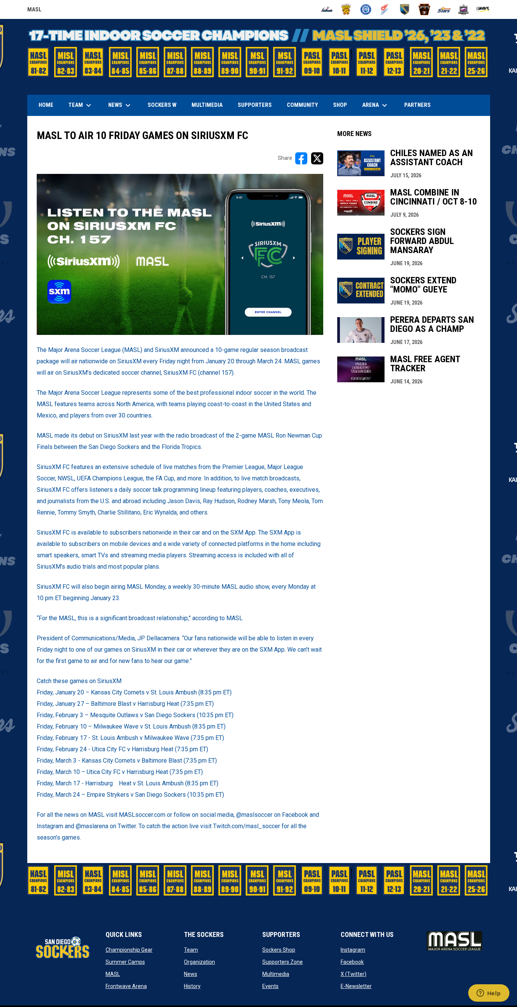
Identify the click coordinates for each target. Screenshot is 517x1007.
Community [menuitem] (302, 105)
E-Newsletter (356, 986)
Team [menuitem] (81, 105)
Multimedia (275, 974)
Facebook (352, 962)
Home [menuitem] (46, 105)
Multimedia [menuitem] (207, 105)
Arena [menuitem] (378, 105)
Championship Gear (129, 950)
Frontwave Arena (126, 986)
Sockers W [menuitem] (162, 105)
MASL (34, 10)
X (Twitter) (353, 974)
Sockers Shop (278, 950)
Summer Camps (125, 962)
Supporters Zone (282, 962)
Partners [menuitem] (417, 105)
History (192, 986)
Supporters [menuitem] (255, 105)
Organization (199, 962)
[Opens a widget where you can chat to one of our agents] (488, 993)
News (190, 974)
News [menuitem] (120, 105)
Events (270, 986)
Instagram (353, 950)
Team (191, 950)
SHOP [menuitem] (343, 104)
